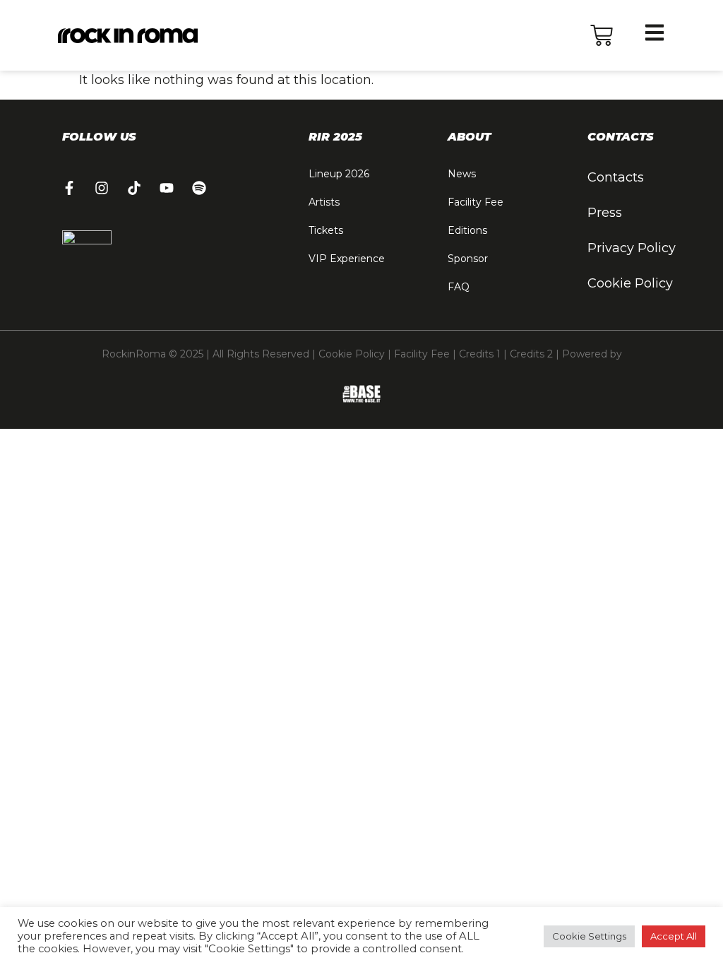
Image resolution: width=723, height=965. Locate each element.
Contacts (615, 177)
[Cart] (601, 35)
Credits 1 (480, 354)
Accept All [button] (673, 936)
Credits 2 (531, 354)
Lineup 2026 (339, 173)
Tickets (326, 230)
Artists (324, 202)
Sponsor (468, 258)
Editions (467, 230)
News (462, 173)
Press (604, 212)
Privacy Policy (631, 248)
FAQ (459, 286)
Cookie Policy (630, 283)
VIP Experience (347, 258)
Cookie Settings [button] (589, 936)
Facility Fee (475, 202)
